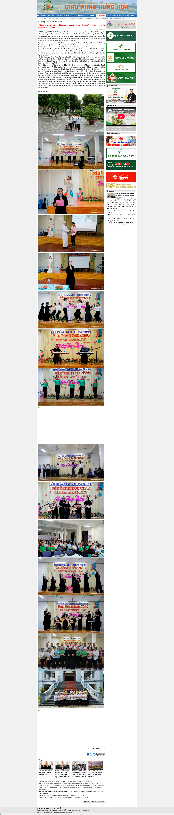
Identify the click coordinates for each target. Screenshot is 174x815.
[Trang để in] (97, 755)
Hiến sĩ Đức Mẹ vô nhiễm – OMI (93, 18)
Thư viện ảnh (112, 85)
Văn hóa (131, 15)
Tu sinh (46, 18)
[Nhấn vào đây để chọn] (98, 802)
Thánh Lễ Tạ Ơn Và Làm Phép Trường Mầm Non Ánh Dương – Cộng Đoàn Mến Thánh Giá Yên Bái (68, 785)
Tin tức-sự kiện (68, 15)
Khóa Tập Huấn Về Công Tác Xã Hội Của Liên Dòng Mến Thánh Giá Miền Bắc (61, 781)
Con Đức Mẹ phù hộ (118, 18)
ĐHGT (76, 15)
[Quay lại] (87, 802)
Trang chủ (43, 15)
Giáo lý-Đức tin (83, 15)
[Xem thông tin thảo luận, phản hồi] (103, 754)
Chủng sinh (51, 18)
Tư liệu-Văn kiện (123, 15)
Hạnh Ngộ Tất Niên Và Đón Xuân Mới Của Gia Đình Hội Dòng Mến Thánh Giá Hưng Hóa (64, 783)
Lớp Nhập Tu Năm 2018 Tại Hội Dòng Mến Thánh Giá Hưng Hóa (57, 795)
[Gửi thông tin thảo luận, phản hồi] (100, 754)
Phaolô (110, 18)
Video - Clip (112, 106)
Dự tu (41, 18)
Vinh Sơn (127, 18)
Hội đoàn (92, 15)
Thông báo (59, 15)
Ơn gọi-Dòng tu (101, 15)
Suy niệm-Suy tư (112, 15)
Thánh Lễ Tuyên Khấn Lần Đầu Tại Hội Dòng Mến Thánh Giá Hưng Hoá (60, 797)
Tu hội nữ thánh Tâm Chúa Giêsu (74, 18)
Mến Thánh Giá (60, 18)
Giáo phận (51, 15)
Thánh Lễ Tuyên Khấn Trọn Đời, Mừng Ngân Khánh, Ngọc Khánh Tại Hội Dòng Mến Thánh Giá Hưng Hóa (70, 787)
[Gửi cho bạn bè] (94, 754)
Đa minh (104, 18)
